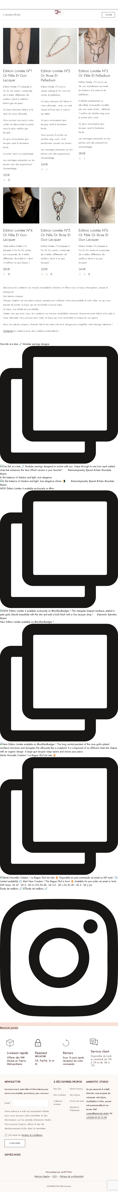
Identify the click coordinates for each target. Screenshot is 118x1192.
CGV (54, 1176)
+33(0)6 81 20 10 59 (96, 1117)
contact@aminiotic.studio (97, 1113)
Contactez (8, 331)
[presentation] (19, 128)
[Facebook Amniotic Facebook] (7, 1159)
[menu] (6, 4)
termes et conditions (32, 1135)
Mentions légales (41, 1176)
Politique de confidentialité (72, 1176)
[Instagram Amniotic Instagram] (14, 1159)
